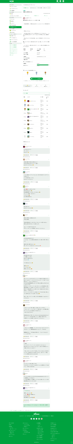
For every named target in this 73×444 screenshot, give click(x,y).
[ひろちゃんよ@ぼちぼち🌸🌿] (24, 236)
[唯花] (24, 204)
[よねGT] (24, 187)
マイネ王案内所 (40, 437)
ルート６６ (31, 136)
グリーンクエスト (40, 439)
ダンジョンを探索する (37, 78)
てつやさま (31, 124)
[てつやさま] (28, 124)
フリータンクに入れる (26, 424)
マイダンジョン (33, 7)
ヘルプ (46, 7)
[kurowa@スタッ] (24, 18)
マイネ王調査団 (40, 435)
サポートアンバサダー (40, 430)
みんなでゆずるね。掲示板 (27, 432)
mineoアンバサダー (40, 428)
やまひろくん (28, 146)
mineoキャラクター (40, 426)
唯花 (30, 132)
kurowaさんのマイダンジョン (29, 4)
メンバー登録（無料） (41, 404)
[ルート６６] (28, 137)
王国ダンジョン (26, 7)
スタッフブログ (12, 434)
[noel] (28, 113)
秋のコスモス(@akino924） (34, 116)
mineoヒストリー (54, 428)
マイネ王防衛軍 (54, 424)
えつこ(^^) (31, 105)
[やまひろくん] (24, 146)
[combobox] (36, 93)
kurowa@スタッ (27, 17)
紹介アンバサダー (40, 429)
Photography (54, 426)
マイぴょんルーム (54, 438)
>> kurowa (26, 390)
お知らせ (53, 440)
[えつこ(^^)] (28, 105)
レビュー (25, 434)
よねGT (31, 128)
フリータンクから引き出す (27, 425)
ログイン (33, 404)
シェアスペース (26, 428)
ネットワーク (39, 424)
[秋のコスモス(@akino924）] (28, 116)
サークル (11, 436)
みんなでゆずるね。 (26, 431)
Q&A (10, 424)
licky (30, 120)
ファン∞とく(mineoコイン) (56, 433)
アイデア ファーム (12, 430)
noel (30, 113)
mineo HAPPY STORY (55, 431)
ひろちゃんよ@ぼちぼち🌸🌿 (30, 235)
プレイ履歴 (40, 7)
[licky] (28, 121)
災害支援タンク (25, 426)
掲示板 (11, 426)
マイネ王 (39, 425)
